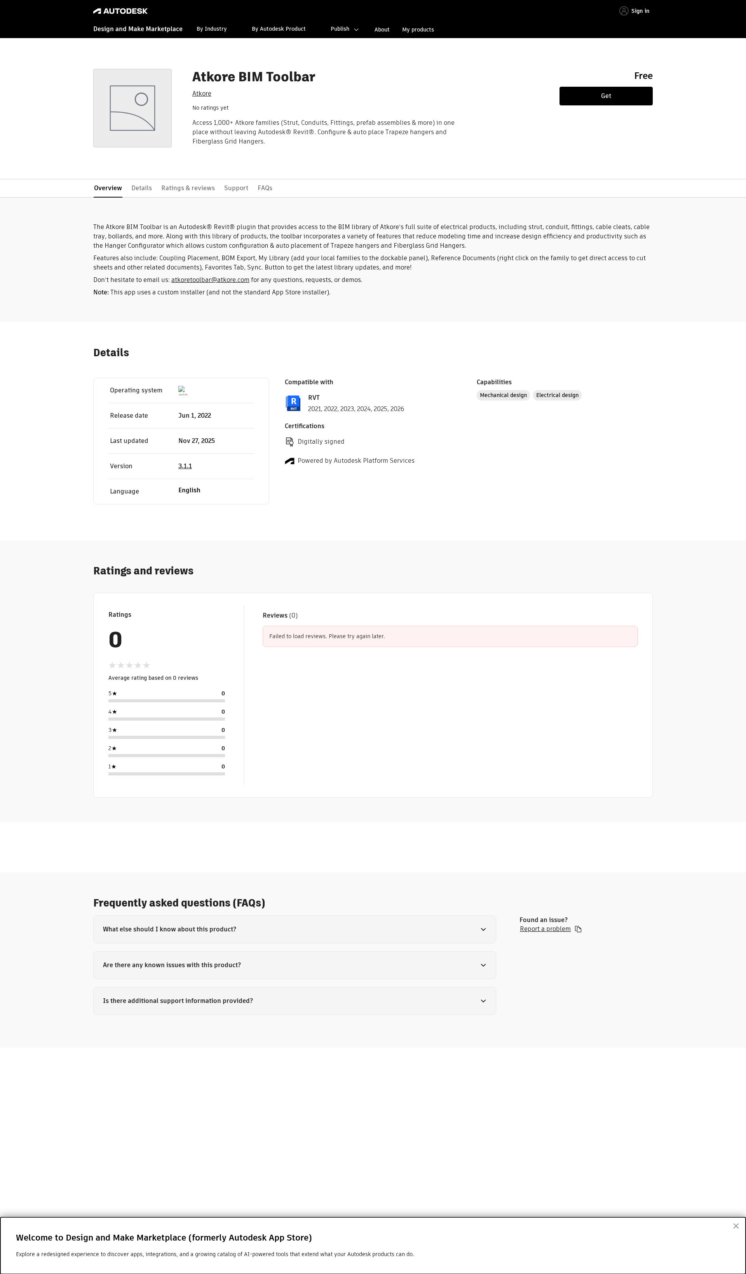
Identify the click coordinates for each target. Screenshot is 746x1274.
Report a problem (545, 929)
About (382, 29)
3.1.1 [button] (185, 466)
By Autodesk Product (279, 29)
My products (418, 29)
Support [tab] (236, 188)
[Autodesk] (120, 11)
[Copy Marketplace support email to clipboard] (578, 929)
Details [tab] (141, 188)
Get (606, 95)
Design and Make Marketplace (138, 28)
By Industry (212, 29)
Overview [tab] (108, 188)
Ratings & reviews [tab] (188, 188)
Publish (340, 29)
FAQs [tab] (265, 188)
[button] (295, 929)
